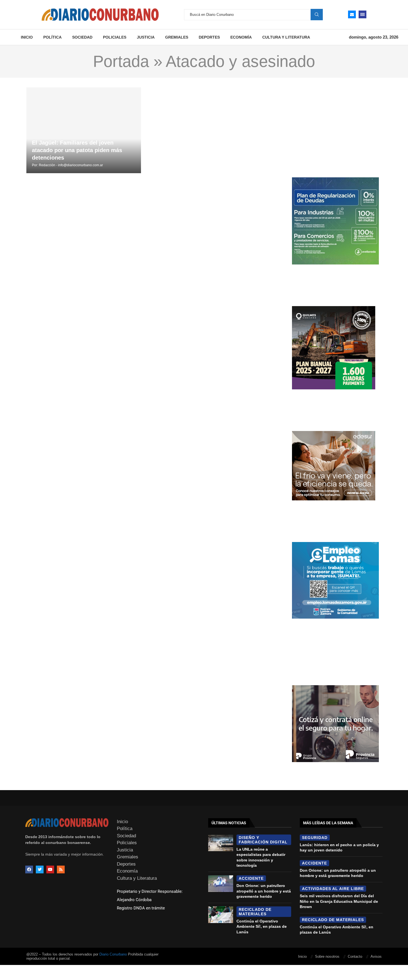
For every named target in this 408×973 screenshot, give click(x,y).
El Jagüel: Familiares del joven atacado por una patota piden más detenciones (77, 150)
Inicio (27, 37)
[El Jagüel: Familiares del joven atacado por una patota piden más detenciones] (83, 130)
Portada (121, 61)
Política (52, 37)
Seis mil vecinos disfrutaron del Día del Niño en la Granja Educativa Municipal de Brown (339, 901)
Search (317, 14)
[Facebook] (29, 869)
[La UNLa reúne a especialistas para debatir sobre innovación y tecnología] (220, 843)
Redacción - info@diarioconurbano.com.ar (71, 165)
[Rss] (61, 869)
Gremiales (176, 37)
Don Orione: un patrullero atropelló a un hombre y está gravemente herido (263, 891)
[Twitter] (40, 869)
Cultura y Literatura (286, 37)
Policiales (114, 37)
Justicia (146, 37)
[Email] (352, 14)
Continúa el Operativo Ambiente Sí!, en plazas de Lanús (261, 926)
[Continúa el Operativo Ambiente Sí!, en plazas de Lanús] (220, 914)
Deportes (209, 37)
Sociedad (82, 37)
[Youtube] (50, 869)
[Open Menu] (362, 14)
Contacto (355, 956)
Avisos (376, 956)
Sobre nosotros (327, 956)
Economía (241, 37)
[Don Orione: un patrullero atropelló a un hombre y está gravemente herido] (220, 883)
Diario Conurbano (113, 954)
